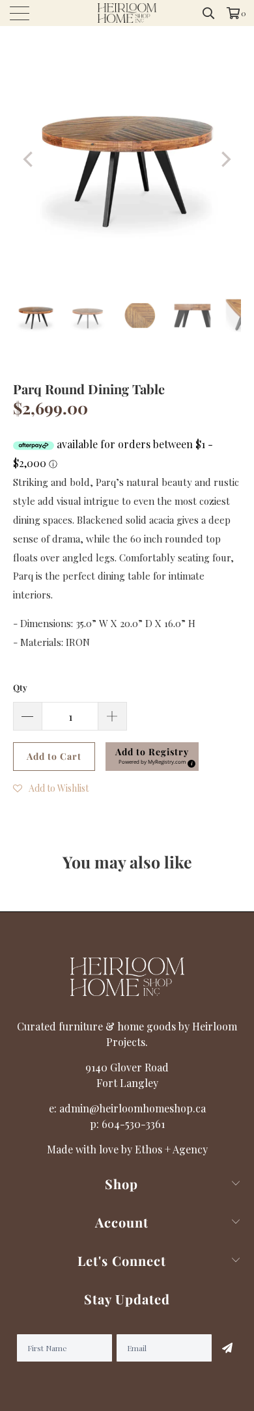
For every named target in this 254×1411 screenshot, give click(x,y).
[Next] (225, 159)
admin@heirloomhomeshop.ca (132, 1108)
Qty (20, 687)
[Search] (209, 13)
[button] (152, 756)
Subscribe (227, 1348)
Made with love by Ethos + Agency (127, 1149)
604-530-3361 (133, 1124)
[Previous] (29, 159)
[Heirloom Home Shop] (127, 13)
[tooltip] (189, 762)
